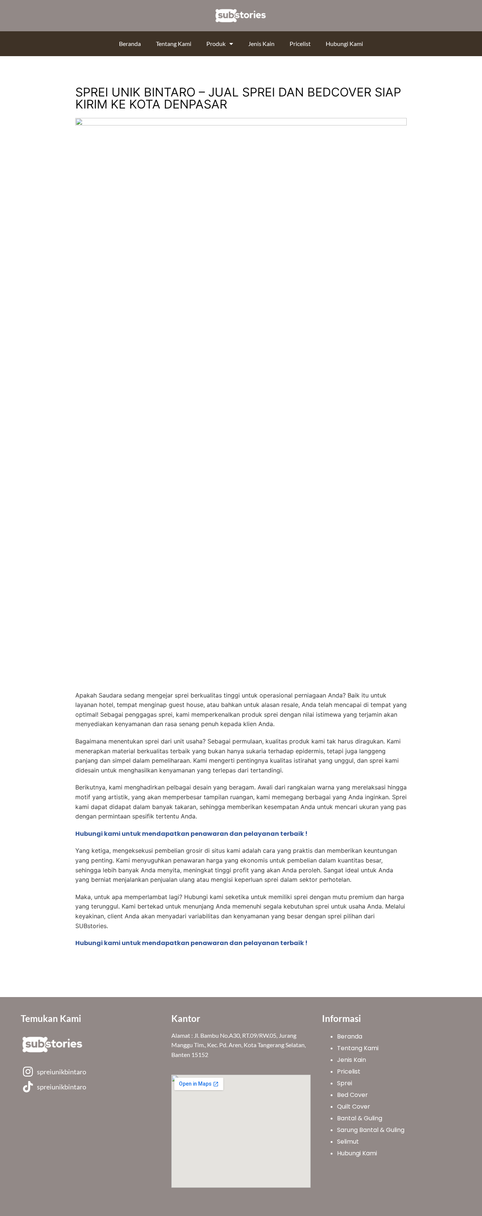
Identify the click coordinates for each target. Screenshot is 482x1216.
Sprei (344, 1083)
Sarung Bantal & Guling (370, 1130)
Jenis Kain (261, 43)
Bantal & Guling (359, 1118)
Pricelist (300, 43)
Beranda (130, 43)
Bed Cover (352, 1095)
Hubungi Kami (344, 43)
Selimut (348, 1141)
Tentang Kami (173, 43)
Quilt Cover (353, 1106)
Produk (216, 43)
